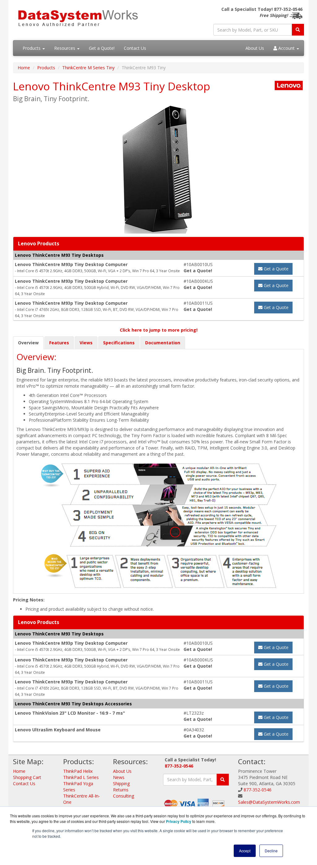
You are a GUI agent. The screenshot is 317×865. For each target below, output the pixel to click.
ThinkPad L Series (81, 777)
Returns (120, 790)
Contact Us (135, 48)
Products (32, 48)
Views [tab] (86, 343)
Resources (65, 48)
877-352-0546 (179, 766)
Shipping (121, 783)
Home (24, 68)
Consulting (123, 796)
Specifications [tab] (119, 343)
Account (286, 48)
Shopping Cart (27, 777)
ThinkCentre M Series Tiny (88, 68)
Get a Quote (276, 269)
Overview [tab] (28, 343)
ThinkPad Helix (78, 771)
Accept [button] (244, 850)
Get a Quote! (102, 48)
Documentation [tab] (162, 343)
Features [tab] (59, 343)
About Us (254, 48)
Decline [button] (271, 850)
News (118, 777)
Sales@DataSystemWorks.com (269, 802)
